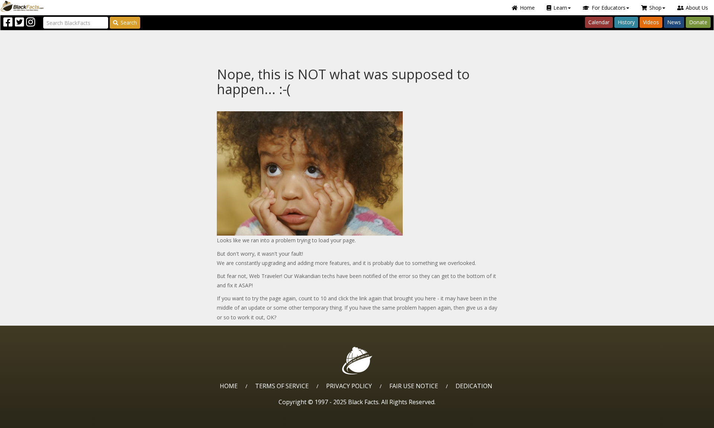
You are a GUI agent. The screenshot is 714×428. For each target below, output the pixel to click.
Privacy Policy (349, 386)
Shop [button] (655, 7)
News (674, 22)
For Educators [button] (608, 7)
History (626, 22)
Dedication (474, 386)
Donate (698, 22)
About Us (697, 7)
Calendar (599, 22)
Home (527, 7)
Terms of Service (282, 386)
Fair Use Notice (413, 386)
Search (128, 22)
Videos (651, 22)
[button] (37, 419)
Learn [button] (560, 7)
